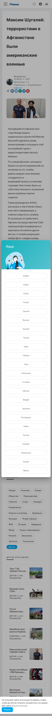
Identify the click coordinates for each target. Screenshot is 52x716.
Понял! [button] (7, 709)
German (26, 311)
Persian (26, 435)
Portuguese (26, 417)
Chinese (26, 355)
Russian (26, 320)
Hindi (26, 346)
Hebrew (26, 391)
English (26, 276)
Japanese (26, 408)
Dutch (26, 293)
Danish (26, 462)
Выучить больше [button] (19, 705)
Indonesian (26, 373)
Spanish (26, 329)
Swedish (26, 444)
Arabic (26, 284)
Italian (26, 426)
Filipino (26, 470)
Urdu (26, 364)
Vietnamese (26, 453)
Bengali (26, 400)
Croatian (26, 382)
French (26, 302)
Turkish (26, 338)
